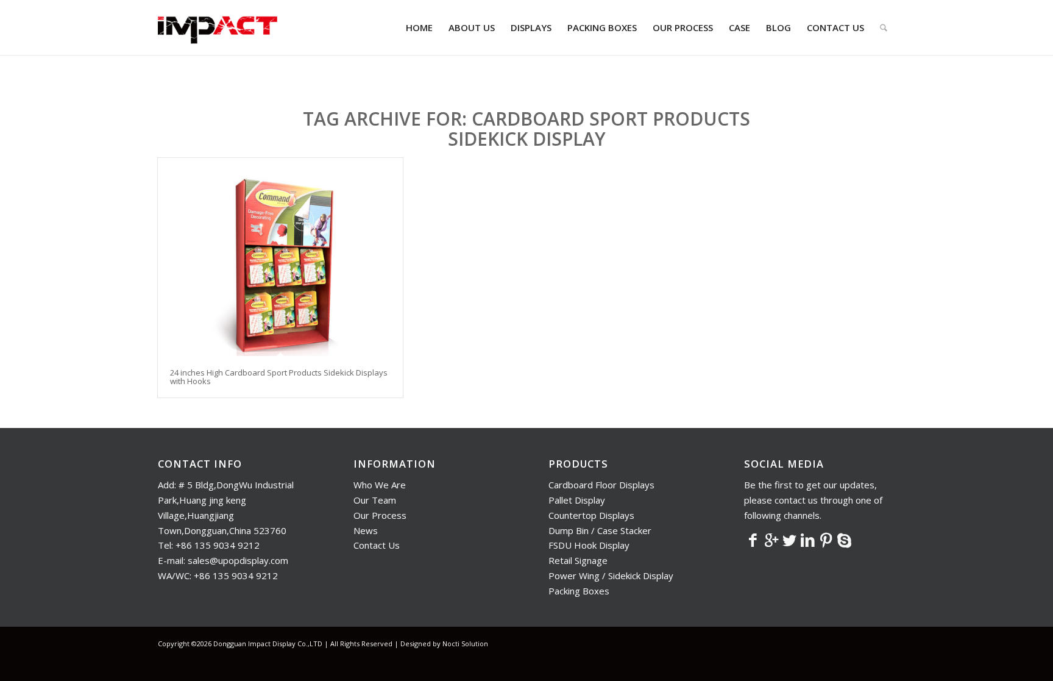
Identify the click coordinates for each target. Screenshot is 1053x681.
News (365, 530)
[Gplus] (771, 539)
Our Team (374, 500)
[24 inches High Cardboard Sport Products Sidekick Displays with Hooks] (280, 257)
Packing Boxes (578, 591)
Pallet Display (576, 500)
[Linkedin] (808, 539)
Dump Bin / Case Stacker (599, 530)
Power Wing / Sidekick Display (610, 575)
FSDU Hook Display (588, 545)
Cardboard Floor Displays (601, 485)
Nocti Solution (465, 643)
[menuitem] (419, 27)
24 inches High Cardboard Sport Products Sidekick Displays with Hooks (279, 377)
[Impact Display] (217, 27)
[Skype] (844, 539)
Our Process (379, 515)
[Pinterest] (826, 539)
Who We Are (379, 485)
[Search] (883, 27)
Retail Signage (578, 560)
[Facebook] (753, 539)
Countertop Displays (591, 515)
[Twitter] (790, 539)
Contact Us (376, 545)
